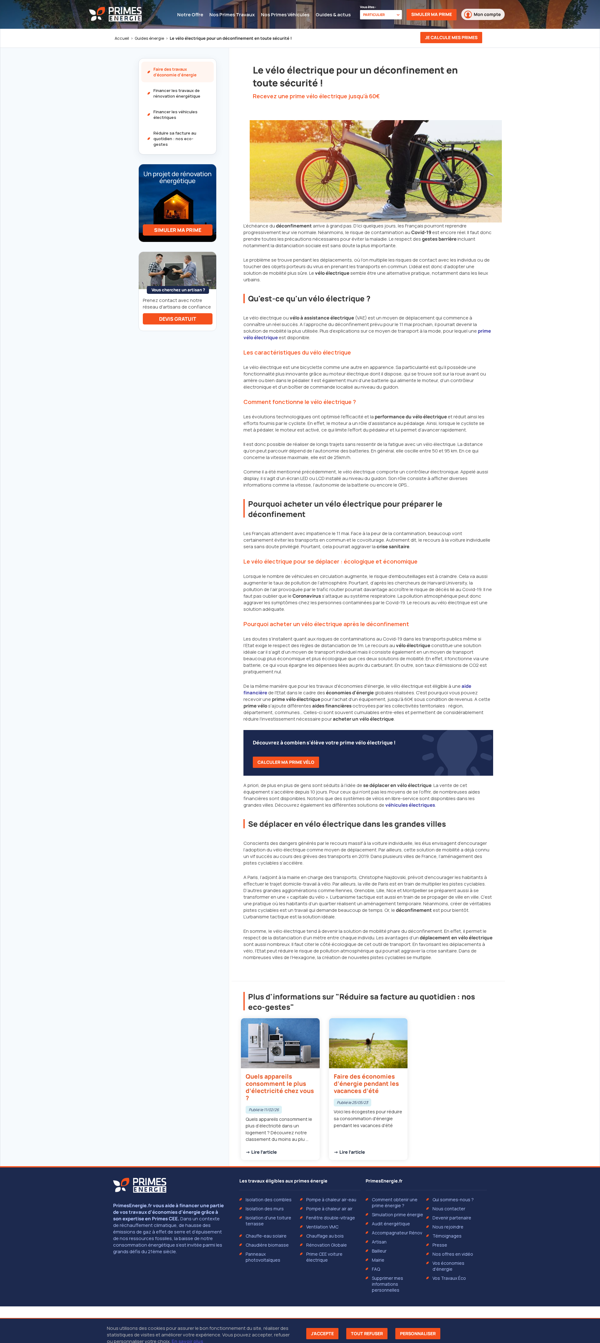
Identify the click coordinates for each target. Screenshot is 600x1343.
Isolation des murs (265, 1209)
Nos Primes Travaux (232, 14)
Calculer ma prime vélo (286, 762)
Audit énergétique (391, 1224)
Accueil (122, 38)
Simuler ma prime (431, 14)
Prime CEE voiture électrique (324, 1257)
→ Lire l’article (261, 1152)
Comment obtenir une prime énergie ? (395, 1202)
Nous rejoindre (447, 1227)
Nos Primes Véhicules (285, 14)
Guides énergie (149, 38)
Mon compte (487, 14)
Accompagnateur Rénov (397, 1233)
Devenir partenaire (451, 1218)
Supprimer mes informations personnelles (387, 1284)
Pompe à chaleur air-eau (331, 1200)
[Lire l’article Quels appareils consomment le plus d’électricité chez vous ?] (280, 1089)
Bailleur (379, 1251)
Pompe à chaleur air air (329, 1209)
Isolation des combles (269, 1200)
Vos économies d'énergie (448, 1266)
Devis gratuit (177, 318)
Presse (439, 1245)
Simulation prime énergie (397, 1215)
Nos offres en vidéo (452, 1254)
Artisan (379, 1242)
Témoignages (447, 1236)
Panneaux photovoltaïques (263, 1257)
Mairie (378, 1260)
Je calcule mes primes (451, 37)
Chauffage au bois (325, 1236)
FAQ (376, 1269)
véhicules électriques (410, 805)
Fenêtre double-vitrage (330, 1218)
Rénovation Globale (326, 1245)
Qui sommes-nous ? (453, 1200)
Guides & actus (333, 14)
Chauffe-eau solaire (266, 1236)
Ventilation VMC (322, 1227)
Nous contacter (448, 1209)
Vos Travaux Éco (449, 1278)
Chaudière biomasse (267, 1245)
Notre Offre (190, 14)
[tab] (177, 72)
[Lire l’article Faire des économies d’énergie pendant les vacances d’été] (368, 1089)
